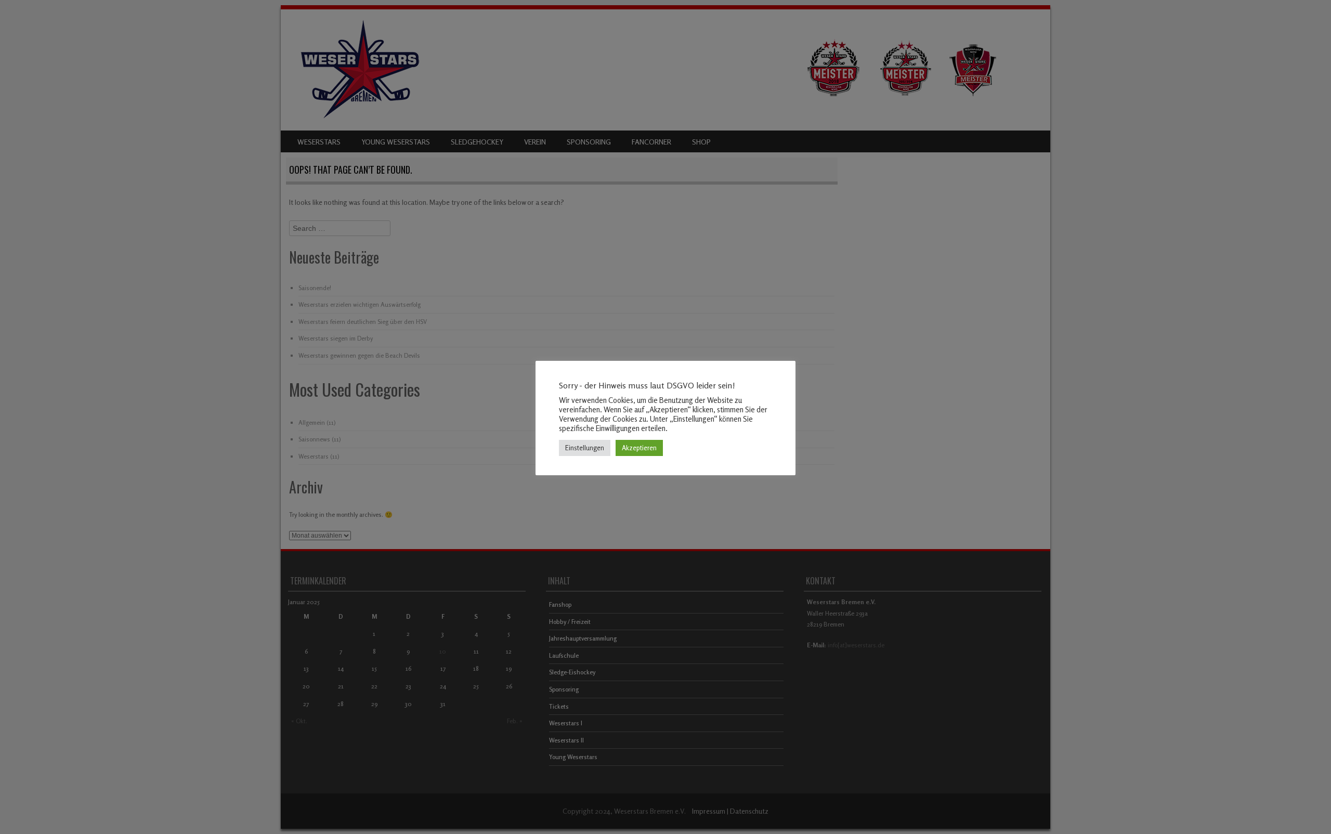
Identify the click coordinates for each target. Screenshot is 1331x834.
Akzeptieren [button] (639, 448)
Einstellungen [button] (584, 448)
